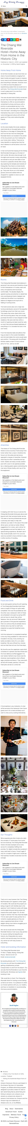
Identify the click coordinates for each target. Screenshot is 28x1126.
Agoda (20, 972)
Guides (20, 1112)
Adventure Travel (11, 1112)
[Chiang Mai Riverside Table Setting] (14, 414)
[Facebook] (15, 1026)
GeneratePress (14, 1123)
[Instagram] (10, 1026)
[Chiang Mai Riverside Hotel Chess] (14, 589)
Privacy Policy (14, 1117)
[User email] (18, 1026)
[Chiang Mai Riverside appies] (14, 823)
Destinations (19, 1109)
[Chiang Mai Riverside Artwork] (14, 433)
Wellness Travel (16, 1115)
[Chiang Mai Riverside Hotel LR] (14, 355)
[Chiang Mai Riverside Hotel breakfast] (14, 775)
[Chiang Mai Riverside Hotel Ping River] (14, 247)
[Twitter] (13, 1026)
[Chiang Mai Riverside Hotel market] (14, 267)
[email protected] (10, 957)
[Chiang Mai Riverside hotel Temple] (14, 226)
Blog (6, 1109)
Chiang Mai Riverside (16, 89)
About (11, 1109)
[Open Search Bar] (26, 6)
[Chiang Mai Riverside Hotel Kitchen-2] (14, 375)
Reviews (5, 1071)
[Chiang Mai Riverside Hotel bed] (14, 394)
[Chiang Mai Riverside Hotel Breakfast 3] (14, 803)
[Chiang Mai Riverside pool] (14, 550)
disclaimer (24, 33)
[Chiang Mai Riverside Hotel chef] (14, 736)
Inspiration (6, 1115)
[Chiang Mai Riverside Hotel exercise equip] (14, 569)
